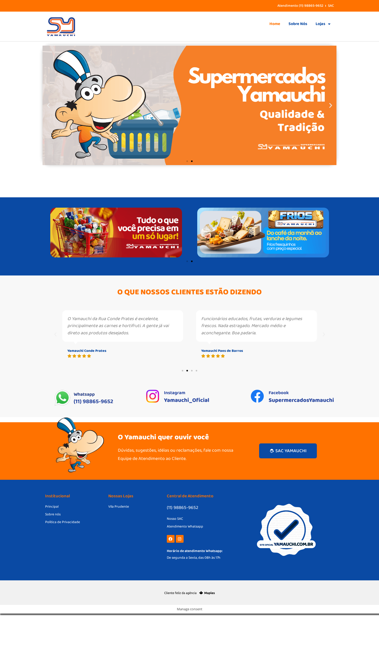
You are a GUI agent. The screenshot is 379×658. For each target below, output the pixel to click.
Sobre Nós (298, 24)
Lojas (320, 24)
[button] (48, 105)
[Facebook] (171, 539)
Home (274, 24)
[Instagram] (180, 539)
